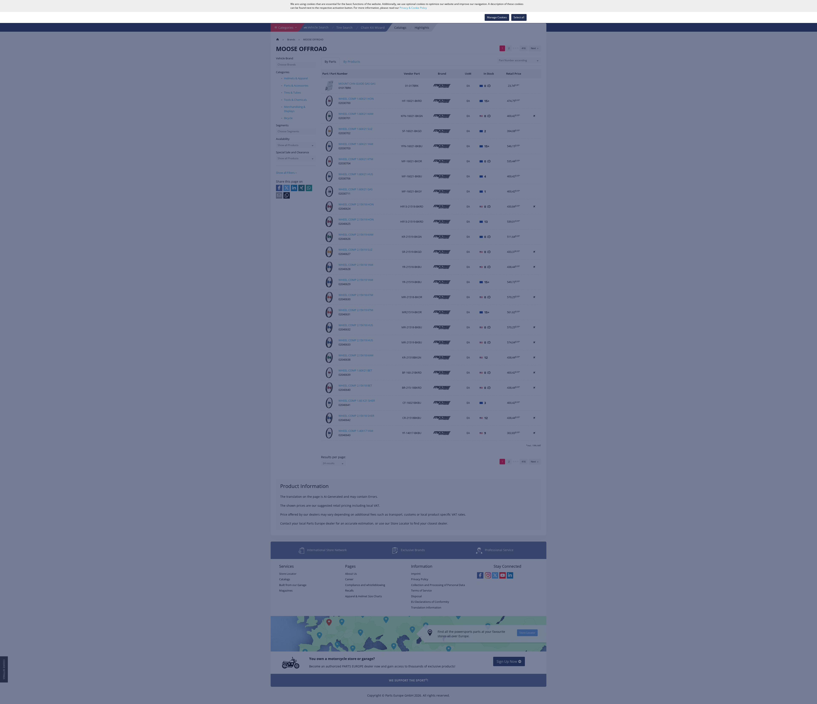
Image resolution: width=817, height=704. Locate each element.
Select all (519, 17)
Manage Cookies (497, 17)
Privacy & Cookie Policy (413, 8)
